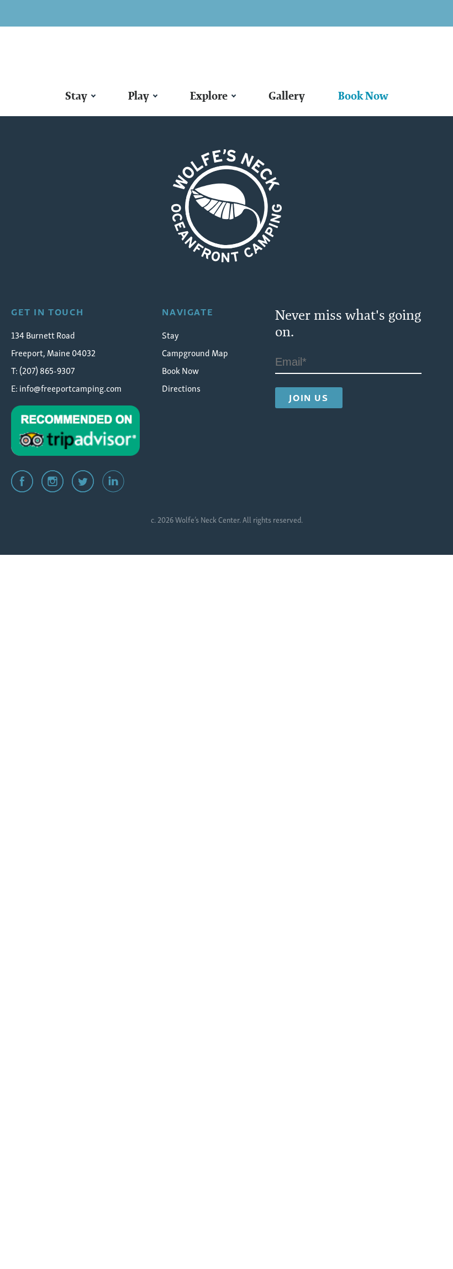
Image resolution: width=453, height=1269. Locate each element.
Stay (76, 95)
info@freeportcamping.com (70, 388)
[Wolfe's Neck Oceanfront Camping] (226, 205)
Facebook (22, 481)
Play (138, 95)
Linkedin (113, 481)
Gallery (286, 95)
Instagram (52, 481)
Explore (209, 95)
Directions (181, 388)
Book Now (363, 95)
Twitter (83, 481)
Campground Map (195, 352)
